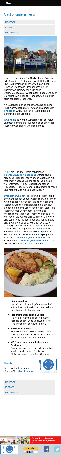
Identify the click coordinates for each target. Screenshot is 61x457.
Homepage (10, 22)
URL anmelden (12, 32)
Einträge (9, 27)
